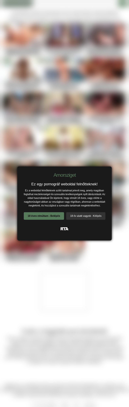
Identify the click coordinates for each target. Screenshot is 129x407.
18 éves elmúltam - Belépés (44, 216)
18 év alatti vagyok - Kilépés (85, 216)
